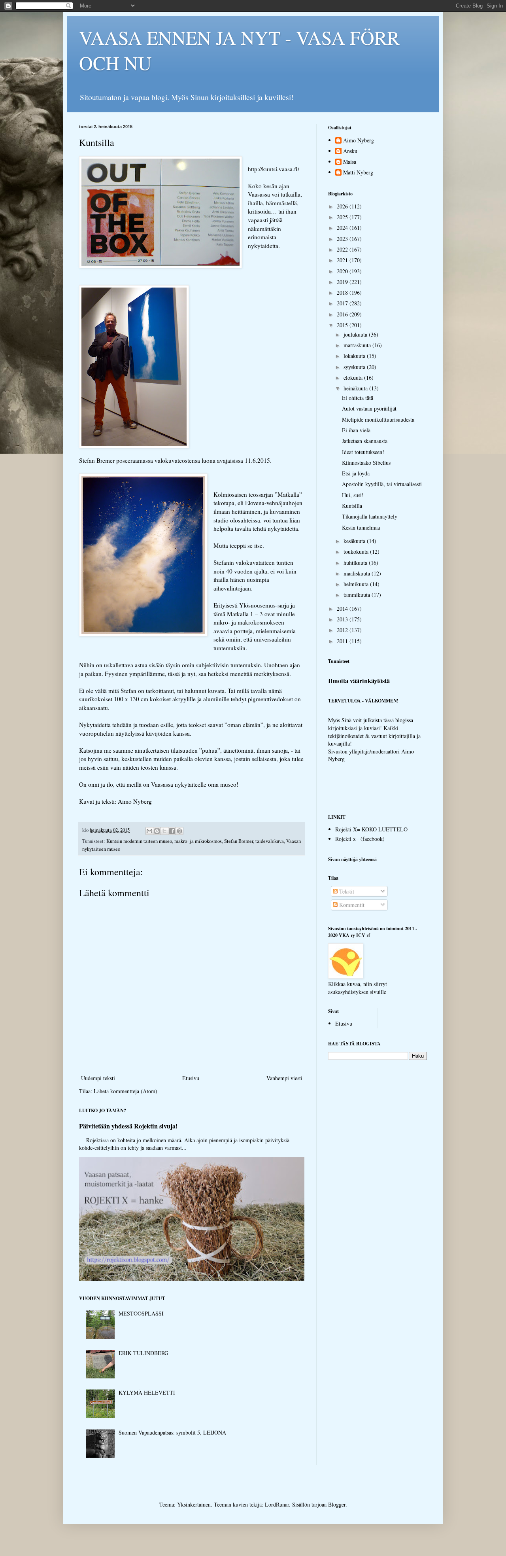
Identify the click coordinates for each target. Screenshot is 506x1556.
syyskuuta (355, 367)
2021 (343, 260)
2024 (343, 227)
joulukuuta (356, 334)
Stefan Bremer (238, 841)
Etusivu (190, 1078)
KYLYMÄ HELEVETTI (147, 1392)
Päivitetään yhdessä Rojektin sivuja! (128, 1126)
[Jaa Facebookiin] (172, 831)
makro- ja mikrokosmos (198, 841)
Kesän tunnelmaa (361, 527)
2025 (343, 217)
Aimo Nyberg (358, 140)
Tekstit (346, 891)
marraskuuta (358, 345)
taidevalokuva (269, 841)
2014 (343, 608)
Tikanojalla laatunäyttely (369, 516)
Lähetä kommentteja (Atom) (125, 1091)
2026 (343, 206)
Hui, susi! (353, 495)
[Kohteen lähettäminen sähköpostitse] (149, 831)
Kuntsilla (352, 505)
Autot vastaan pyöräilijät (369, 408)
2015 (343, 325)
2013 (343, 619)
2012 (343, 630)
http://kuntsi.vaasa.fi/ (274, 169)
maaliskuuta (358, 573)
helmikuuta (357, 584)
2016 (343, 314)
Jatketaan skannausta (364, 441)
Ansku (350, 151)
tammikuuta (358, 594)
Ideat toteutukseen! (363, 452)
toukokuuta (357, 551)
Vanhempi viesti (284, 1078)
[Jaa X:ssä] (164, 831)
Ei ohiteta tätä (357, 397)
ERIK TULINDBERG (143, 1353)
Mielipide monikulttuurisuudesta (378, 419)
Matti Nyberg (358, 172)
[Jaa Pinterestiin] (179, 831)
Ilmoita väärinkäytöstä (359, 680)
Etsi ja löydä (356, 473)
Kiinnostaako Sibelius (366, 462)
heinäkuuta (356, 388)
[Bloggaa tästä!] (157, 831)
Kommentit (351, 905)
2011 (343, 641)
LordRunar (277, 1504)
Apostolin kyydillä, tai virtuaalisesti (382, 484)
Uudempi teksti (98, 1078)
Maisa (349, 162)
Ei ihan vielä (356, 430)
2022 (343, 249)
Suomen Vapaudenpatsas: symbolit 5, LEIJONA (172, 1432)
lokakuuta (355, 356)
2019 (343, 282)
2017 (343, 303)
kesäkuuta (355, 541)
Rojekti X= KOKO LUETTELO (371, 829)
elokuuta (354, 377)
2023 (343, 238)
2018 (343, 292)
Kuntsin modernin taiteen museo (139, 841)
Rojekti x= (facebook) (360, 838)
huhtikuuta (356, 562)
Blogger (337, 1504)
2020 (343, 271)
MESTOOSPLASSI (141, 1313)
